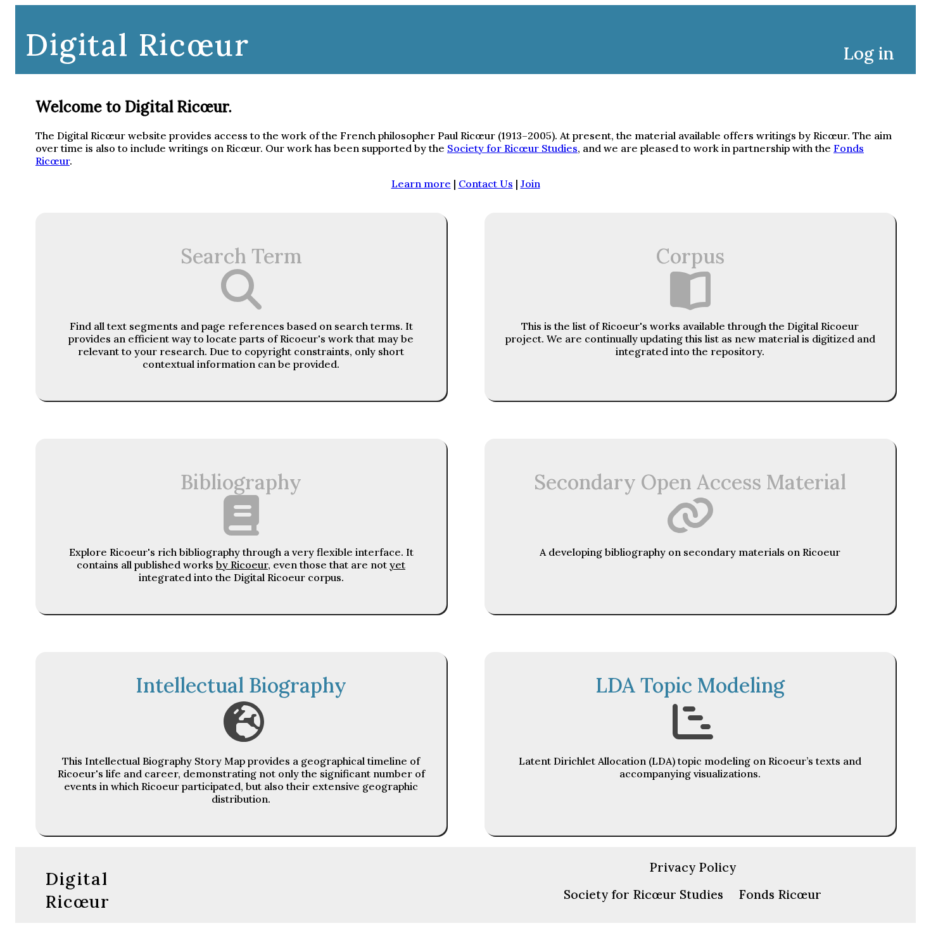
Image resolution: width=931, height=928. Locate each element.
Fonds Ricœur (780, 894)
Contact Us (486, 183)
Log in (869, 53)
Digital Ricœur (137, 44)
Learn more (421, 183)
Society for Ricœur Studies (512, 148)
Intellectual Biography (241, 685)
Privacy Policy (692, 867)
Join (530, 183)
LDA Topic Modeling (690, 685)
